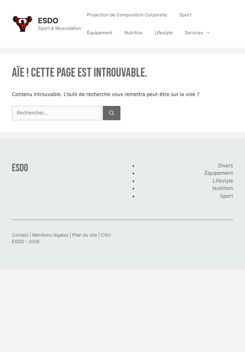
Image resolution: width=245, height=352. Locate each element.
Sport (185, 15)
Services (194, 32)
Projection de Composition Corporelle (127, 15)
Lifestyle (164, 32)
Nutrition (133, 32)
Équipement (99, 32)
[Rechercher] (111, 113)
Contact (20, 235)
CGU (106, 235)
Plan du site (84, 235)
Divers (225, 166)
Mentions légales (50, 235)
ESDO (48, 20)
